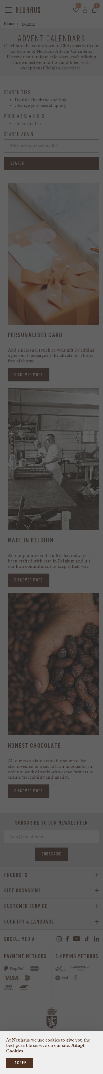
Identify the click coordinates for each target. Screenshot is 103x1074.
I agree (19, 1062)
